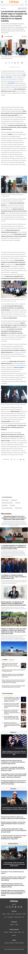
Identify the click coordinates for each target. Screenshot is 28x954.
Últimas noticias (18, 508)
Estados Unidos (19, 913)
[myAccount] (26, 2)
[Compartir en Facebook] (9, 62)
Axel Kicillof (17, 502)
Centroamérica (10, 917)
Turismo (23, 5)
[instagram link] (13, 907)
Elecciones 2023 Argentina (7, 502)
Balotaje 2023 (14, 500)
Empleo (16, 924)
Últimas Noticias (17, 917)
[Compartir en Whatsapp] (6, 62)
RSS (23, 917)
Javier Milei (12, 505)
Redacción (12, 924)
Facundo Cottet (9, 36)
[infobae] (14, 2)
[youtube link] (15, 907)
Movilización (18, 5)
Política (3, 8)
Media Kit (14, 935)
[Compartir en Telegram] (18, 62)
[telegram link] (18, 907)
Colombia (8, 913)
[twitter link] (10, 907)
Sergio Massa (4, 505)
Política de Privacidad (19, 942)
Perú (5, 917)
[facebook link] (7, 907)
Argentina (6, 932)
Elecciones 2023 (5, 500)
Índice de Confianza (11, 5)
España (13, 913)
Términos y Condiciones (9, 942)
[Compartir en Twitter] (12, 62)
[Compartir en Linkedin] (15, 62)
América (4, 913)
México (24, 913)
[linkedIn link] (21, 907)
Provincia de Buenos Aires (7, 508)
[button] (2, 1)
